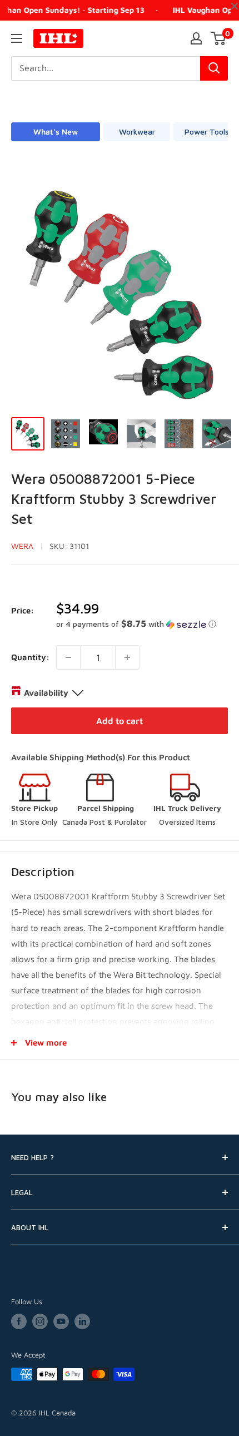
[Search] (214, 68)
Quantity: (30, 657)
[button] (142, 624)
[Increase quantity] (127, 657)
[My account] (196, 38)
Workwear (137, 131)
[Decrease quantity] (68, 657)
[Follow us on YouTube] (61, 1321)
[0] (219, 38)
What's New (55, 131)
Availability (46, 692)
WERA (22, 546)
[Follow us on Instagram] (40, 1321)
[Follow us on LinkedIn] (82, 1321)
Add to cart (119, 721)
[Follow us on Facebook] (19, 1321)
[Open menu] (16, 38)
